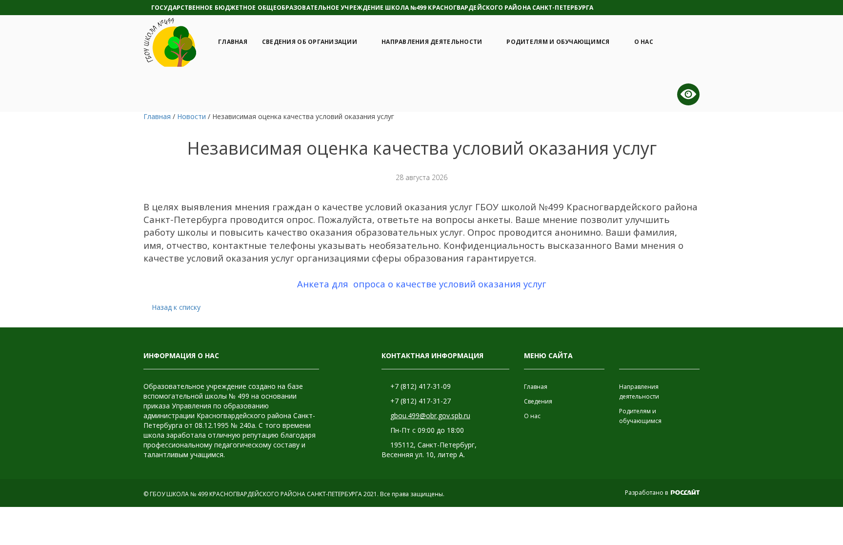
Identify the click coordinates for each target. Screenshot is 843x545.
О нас (643, 42)
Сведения (538, 401)
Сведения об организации (309, 42)
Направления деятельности (431, 42)
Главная (232, 42)
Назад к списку (176, 307)
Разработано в (647, 492)
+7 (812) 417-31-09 (420, 386)
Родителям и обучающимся (557, 42)
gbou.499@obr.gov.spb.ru (430, 415)
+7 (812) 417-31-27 (420, 400)
